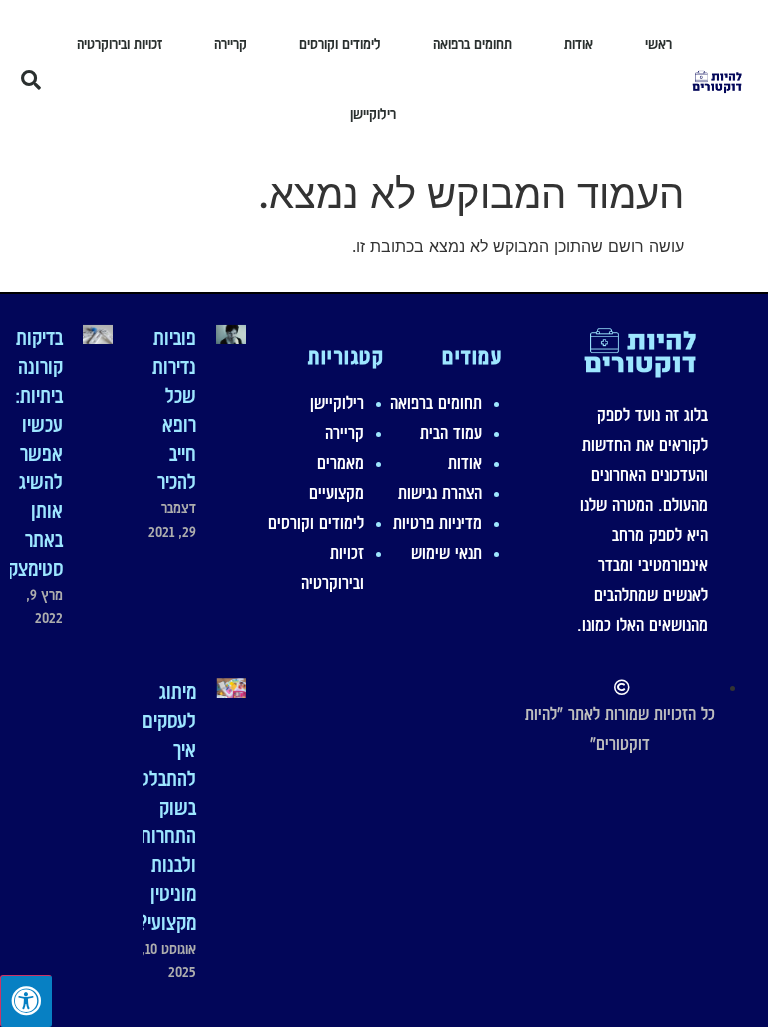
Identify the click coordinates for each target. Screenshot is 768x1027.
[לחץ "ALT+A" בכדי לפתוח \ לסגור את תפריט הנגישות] (26, 1001)
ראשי (658, 44)
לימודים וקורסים (340, 44)
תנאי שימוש (446, 553)
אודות (578, 44)
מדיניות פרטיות (437, 523)
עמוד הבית (451, 433)
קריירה (230, 44)
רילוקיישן (373, 114)
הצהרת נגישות (440, 493)
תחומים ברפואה (472, 44)
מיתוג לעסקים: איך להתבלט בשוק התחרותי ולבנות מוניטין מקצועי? (166, 807)
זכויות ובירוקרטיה (119, 44)
